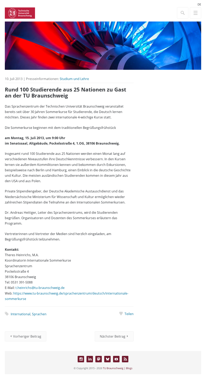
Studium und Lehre (74, 79)
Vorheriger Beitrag (27, 336)
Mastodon (98, 359)
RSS (125, 359)
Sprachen (39, 314)
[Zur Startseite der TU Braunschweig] (20, 12)
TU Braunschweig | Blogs (117, 368)
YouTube (116, 359)
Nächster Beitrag (112, 336)
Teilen (129, 314)
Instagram (81, 359)
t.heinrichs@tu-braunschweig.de (40, 288)
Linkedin (90, 359)
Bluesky (107, 359)
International (20, 314)
